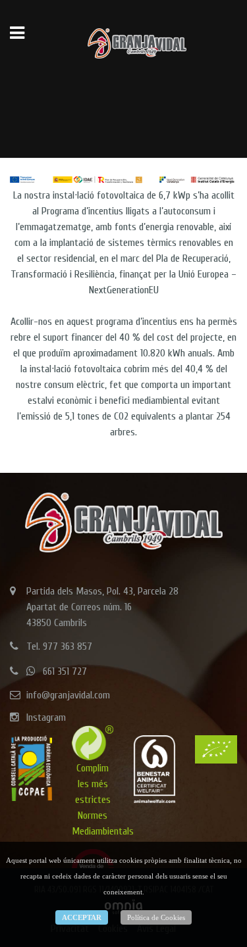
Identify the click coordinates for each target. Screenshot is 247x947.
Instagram (46, 717)
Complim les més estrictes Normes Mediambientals (103, 799)
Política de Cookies (156, 917)
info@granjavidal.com (68, 695)
